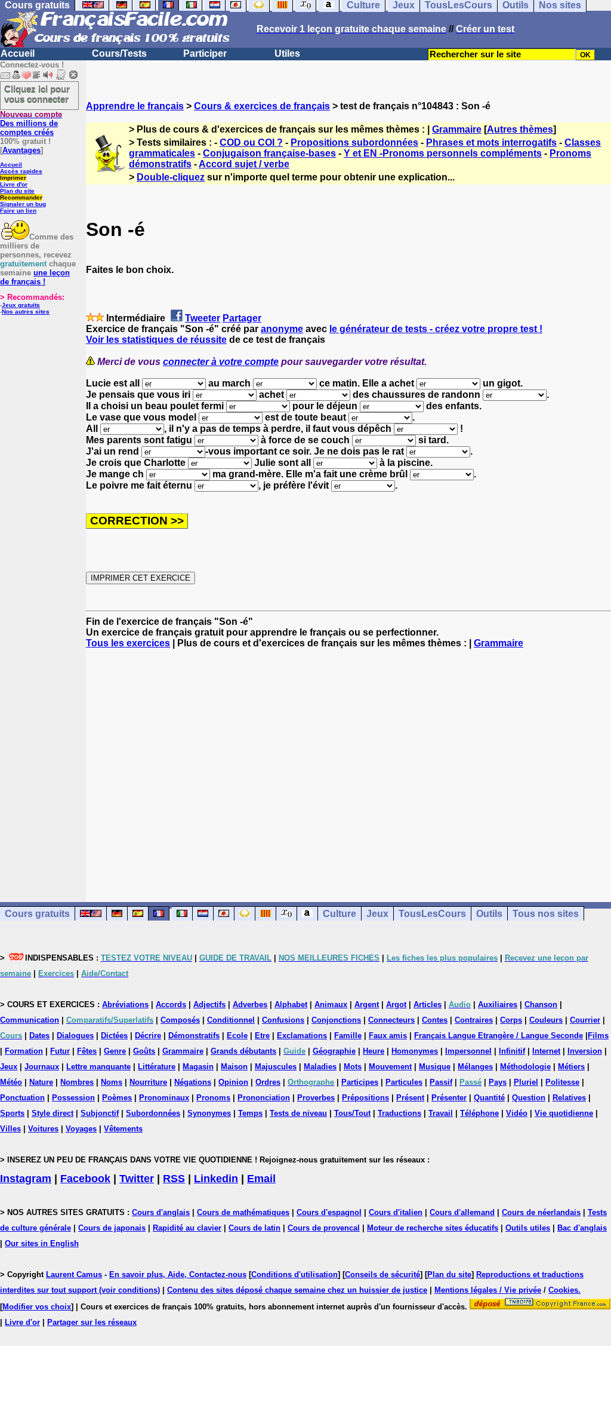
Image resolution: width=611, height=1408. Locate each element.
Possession (73, 1097)
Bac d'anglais (582, 1227)
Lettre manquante (98, 1066)
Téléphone (479, 1113)
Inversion (584, 1051)
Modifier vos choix (36, 1306)
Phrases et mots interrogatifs (491, 142)
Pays (498, 1082)
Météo (11, 1082)
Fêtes (87, 1051)
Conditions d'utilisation (294, 1274)
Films (598, 1035)
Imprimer (13, 177)
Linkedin (216, 1179)
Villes (10, 1128)
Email (261, 1179)
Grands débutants (243, 1051)
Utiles (287, 53)
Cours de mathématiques (243, 1212)
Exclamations (302, 1035)
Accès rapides (21, 171)
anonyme (282, 329)
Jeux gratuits (21, 305)
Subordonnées (153, 1113)
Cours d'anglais (161, 1212)
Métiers (571, 1066)
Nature (41, 1082)
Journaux (41, 1066)
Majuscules (276, 1066)
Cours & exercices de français (262, 106)
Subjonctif (100, 1113)
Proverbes (316, 1097)
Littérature (156, 1066)
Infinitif (512, 1051)
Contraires (474, 1020)
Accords (171, 1004)
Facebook (85, 1179)
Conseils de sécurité (382, 1274)
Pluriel (526, 1082)
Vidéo (516, 1113)
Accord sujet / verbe (244, 164)
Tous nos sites (546, 914)
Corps (511, 1020)
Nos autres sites (26, 311)
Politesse (562, 1082)
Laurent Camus (74, 1274)
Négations (192, 1082)
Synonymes (209, 1113)
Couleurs (546, 1020)
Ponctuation (22, 1097)
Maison (234, 1066)
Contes (435, 1020)
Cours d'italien (395, 1212)
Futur (60, 1051)
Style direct (52, 1113)
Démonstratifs (194, 1035)
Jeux (377, 914)
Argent (366, 1004)
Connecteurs (391, 1020)
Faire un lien (18, 210)
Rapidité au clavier (187, 1227)
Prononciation (263, 1097)
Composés (180, 1020)
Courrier (585, 1020)
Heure (373, 1051)
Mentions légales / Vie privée (487, 1290)
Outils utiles (527, 1227)
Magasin (198, 1066)
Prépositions (365, 1097)
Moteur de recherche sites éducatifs (432, 1227)
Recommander (21, 197)
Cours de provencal (324, 1227)
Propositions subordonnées (354, 142)
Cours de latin (254, 1227)
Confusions (283, 1020)
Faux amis (388, 1035)
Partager (242, 318)
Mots (353, 1066)
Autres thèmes (520, 129)
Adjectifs (209, 1004)
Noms (111, 1082)
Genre (115, 1051)
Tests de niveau (298, 1113)
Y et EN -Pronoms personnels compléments (443, 153)
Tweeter (202, 318)
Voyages (81, 1128)
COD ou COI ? (251, 142)
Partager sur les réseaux (92, 1322)
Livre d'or (13, 184)
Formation (24, 1051)
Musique (434, 1066)
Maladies (320, 1066)
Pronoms (213, 1097)
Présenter (449, 1097)
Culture (339, 914)
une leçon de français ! (35, 277)
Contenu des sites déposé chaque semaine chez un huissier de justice (297, 1290)
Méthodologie (525, 1066)
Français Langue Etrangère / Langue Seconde (498, 1035)
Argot (396, 1004)
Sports (12, 1113)
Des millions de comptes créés (31, 123)
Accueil (18, 53)
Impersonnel (468, 1051)
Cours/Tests (119, 53)
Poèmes (117, 1097)
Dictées (114, 1035)
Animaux (330, 1004)
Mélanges (475, 1066)
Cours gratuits (37, 914)
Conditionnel (231, 1020)
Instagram (25, 1179)
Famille (348, 1035)
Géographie (334, 1051)
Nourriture (148, 1082)
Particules (403, 1082)
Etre (262, 1035)
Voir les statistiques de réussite (156, 340)
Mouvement (390, 1066)
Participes (359, 1082)
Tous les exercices (128, 643)
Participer (205, 53)
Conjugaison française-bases (269, 153)
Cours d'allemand (462, 1212)
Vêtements (123, 1128)
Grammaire (457, 129)
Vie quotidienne (564, 1113)
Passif (441, 1082)
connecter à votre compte (221, 362)
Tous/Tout (352, 1113)
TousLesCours (432, 914)
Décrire (148, 1035)
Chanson (540, 1004)
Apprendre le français (135, 106)
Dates (39, 1035)
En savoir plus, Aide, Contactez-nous (177, 1274)
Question (528, 1097)
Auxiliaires (497, 1004)
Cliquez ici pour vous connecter (37, 94)
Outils (489, 914)
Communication (29, 1020)
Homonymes (414, 1051)
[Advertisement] (348, 764)
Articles (427, 1004)
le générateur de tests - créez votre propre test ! (435, 329)
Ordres (267, 1082)
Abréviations (125, 1004)
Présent (410, 1097)
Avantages (21, 150)
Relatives (569, 1097)
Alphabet (290, 1004)
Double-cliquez (171, 177)
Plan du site (17, 191)
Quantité (489, 1097)
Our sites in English (42, 1243)
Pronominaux (164, 1097)
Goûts (144, 1051)
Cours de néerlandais (541, 1212)
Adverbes (250, 1004)
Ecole (237, 1035)
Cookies (563, 1290)
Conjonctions (336, 1020)
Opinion (233, 1082)
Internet (546, 1051)
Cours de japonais (112, 1227)
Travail (440, 1113)
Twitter (136, 1179)
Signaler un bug (23, 204)
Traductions (399, 1113)
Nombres (77, 1082)
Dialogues (75, 1035)
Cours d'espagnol (329, 1212)
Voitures (43, 1128)
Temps (250, 1113)
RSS (174, 1179)
